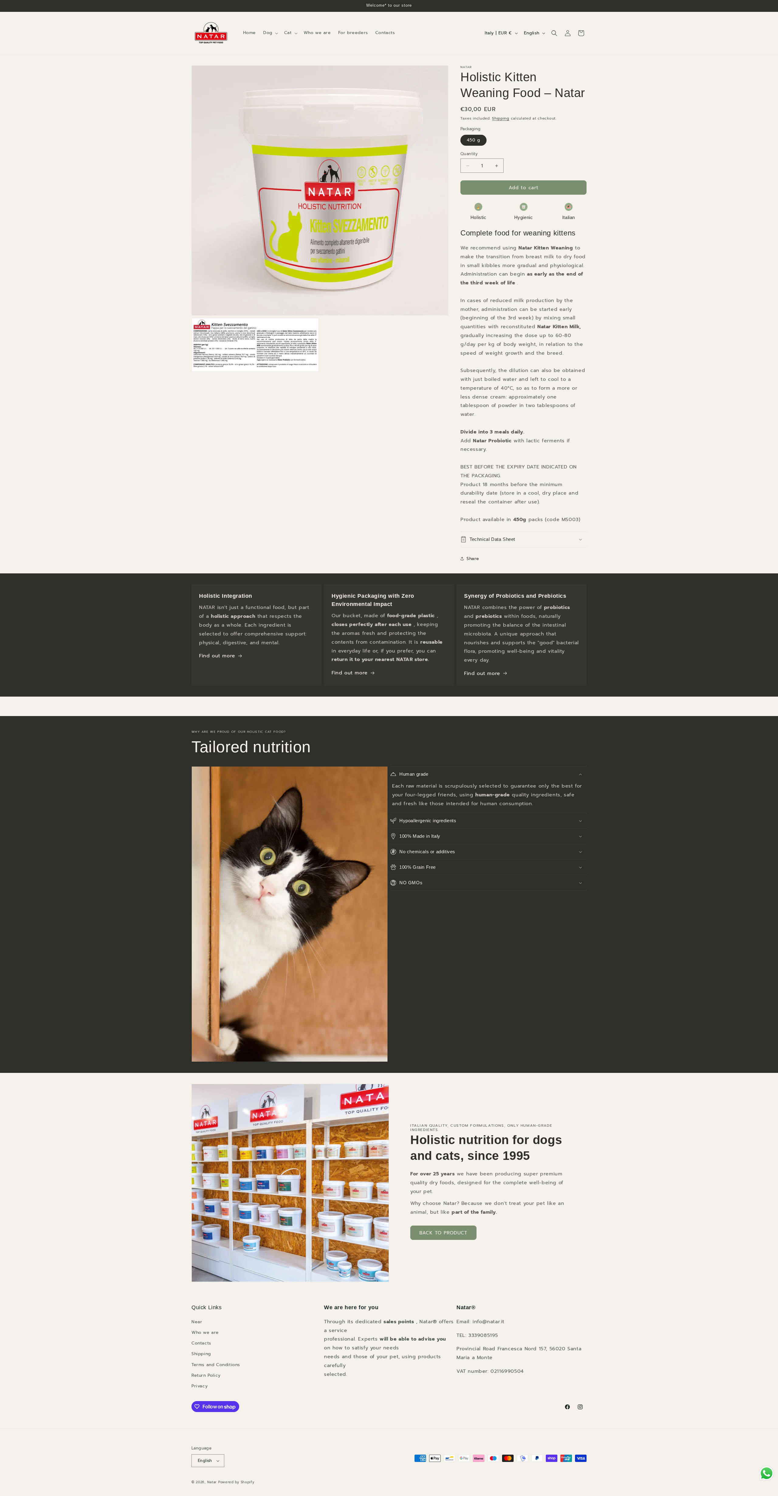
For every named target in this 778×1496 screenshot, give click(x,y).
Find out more (217, 655)
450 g (473, 140)
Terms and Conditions (215, 1365)
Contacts (201, 1343)
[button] (270, 32)
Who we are (205, 1332)
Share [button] (472, 558)
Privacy (199, 1386)
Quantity (469, 154)
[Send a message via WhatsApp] (766, 1473)
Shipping (500, 118)
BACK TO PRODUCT (443, 1233)
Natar (212, 1482)
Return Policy (206, 1375)
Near (196, 1322)
